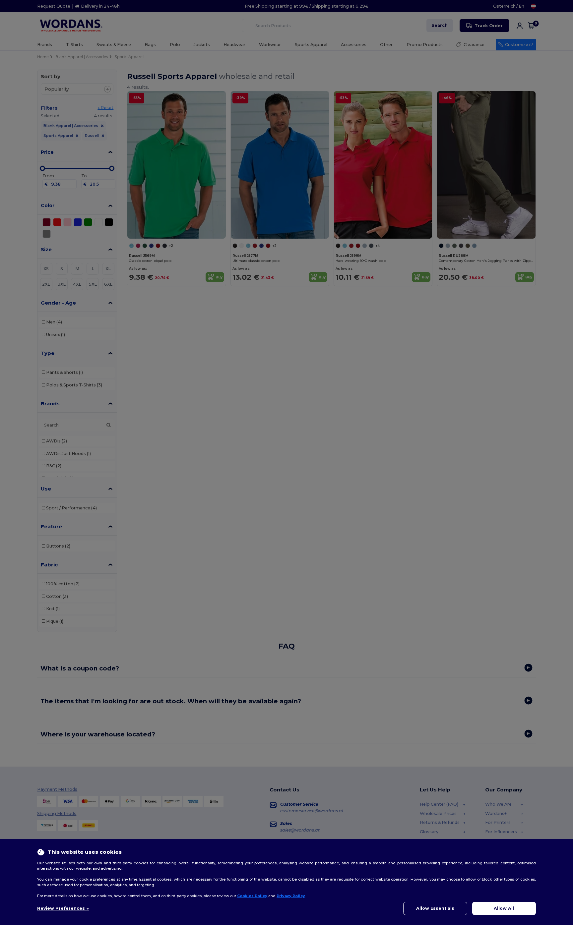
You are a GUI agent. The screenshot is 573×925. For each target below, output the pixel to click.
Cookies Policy (252, 896)
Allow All (504, 908)
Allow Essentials (435, 908)
